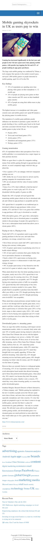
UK (32, 488)
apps (19, 456)
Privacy (15, 484)
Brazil (3, 462)
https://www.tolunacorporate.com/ (13, 422)
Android (6, 456)
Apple (13, 456)
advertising (9, 451)
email (29, 465)
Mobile (4, 426)
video (37, 489)
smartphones (6, 489)
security (31, 484)
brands (35, 456)
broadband (9, 462)
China (14, 462)
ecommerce (21, 465)
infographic (10, 480)
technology (17, 488)
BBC (28, 457)
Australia (24, 457)
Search (26, 484)
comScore (27, 462)
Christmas (21, 462)
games (4, 475)
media (36, 480)
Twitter (27, 488)
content (36, 461)
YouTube (4, 492)
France (36, 471)
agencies (20, 451)
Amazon (29, 451)
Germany (11, 475)
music (11, 484)
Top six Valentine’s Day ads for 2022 (14, 502)
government (35, 475)
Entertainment (8, 470)
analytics (37, 451)
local (16, 480)
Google (26, 475)
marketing (25, 480)
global (18, 475)
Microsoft (5, 484)
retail (21, 484)
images (4, 480)
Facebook (28, 470)
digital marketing (9, 466)
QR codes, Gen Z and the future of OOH (15, 522)
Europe (17, 470)
